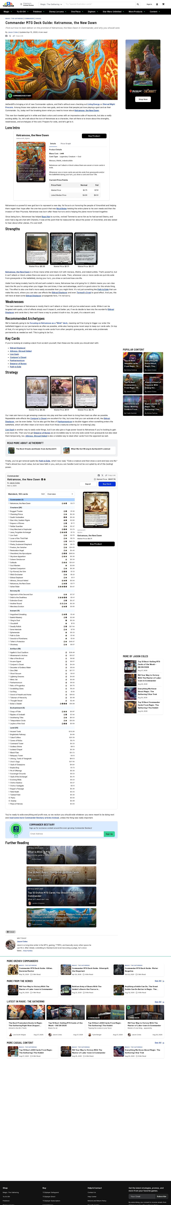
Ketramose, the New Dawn (20, 584)
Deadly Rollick (15, 626)
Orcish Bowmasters (17, 541)
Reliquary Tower (16, 756)
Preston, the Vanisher (18, 547)
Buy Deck (107, 484)
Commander (29, 18)
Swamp (13, 801)
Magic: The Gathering (14, 18)
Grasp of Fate (15, 711)
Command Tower (16, 743)
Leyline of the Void (17, 724)
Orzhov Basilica (16, 783)
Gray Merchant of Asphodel (20, 529)
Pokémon (37, 11)
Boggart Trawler (16, 511)
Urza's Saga (15, 762)
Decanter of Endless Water (20, 667)
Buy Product (94, 136)
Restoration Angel (17, 550)
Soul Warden (15, 565)
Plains (13, 798)
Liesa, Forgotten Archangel (20, 532)
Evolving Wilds (15, 780)
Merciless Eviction (17, 606)
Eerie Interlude (15, 629)
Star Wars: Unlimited (112, 11)
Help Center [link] (92, 1196)
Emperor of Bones (17, 523)
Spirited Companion (17, 568)
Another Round (16, 603)
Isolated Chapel (16, 750)
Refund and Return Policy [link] (97, 1201)
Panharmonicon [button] (17, 360)
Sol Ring (13, 692)
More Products (135, 11)
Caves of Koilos (16, 740)
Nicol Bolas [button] (61, 208)
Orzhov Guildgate (17, 786)
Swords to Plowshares (18, 638)
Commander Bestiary (22, 95)
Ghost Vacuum (15, 673)
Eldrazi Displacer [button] (59, 292)
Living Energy (93, 104)
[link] (8, 4)
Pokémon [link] (6, 1201)
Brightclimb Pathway (18, 734)
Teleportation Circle (17, 721)
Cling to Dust (15, 620)
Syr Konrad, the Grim (18, 571)
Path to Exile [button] (103, 289)
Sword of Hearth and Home (20, 695)
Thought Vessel (16, 701)
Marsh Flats (14, 753)
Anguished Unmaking (18, 614)
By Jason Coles (150, 370)
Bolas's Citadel (16, 704)
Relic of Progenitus (17, 686)
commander (13, 476)
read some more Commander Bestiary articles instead (34, 818)
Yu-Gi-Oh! (21, 11)
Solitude (13, 562)
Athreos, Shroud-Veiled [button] (21, 351)
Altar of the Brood (17, 658)
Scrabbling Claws (16, 689)
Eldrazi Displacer (16, 578)
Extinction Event (16, 600)
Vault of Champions (17, 765)
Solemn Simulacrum (17, 559)
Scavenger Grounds (18, 774)
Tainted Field (15, 795)
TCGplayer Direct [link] (49, 1196)
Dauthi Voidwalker (17, 517)
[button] (137, 4)
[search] (100, 4)
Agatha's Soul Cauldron (19, 652)
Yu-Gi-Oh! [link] (6, 1196)
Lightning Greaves (17, 676)
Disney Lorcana (56, 11)
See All (158, 981)
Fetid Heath (14, 792)
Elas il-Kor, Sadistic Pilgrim (20, 520)
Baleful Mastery (16, 617)
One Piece (75, 11)
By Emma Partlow (130, 370)
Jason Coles (13, 32)
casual (38, 18)
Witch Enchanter (16, 574)
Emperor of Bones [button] (18, 363)
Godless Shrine (16, 747)
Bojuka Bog (14, 768)
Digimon (91, 11)
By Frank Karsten (130, 413)
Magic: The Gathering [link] (11, 1192)
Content (153, 11)
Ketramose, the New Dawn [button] (87, 110)
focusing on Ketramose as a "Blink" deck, (49, 323)
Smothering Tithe (16, 718)
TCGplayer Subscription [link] (51, 1201)
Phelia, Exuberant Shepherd (21, 544)
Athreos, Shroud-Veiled (19, 581)
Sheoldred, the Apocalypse (20, 553)
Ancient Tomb (15, 731)
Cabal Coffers (15, 737)
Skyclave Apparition (18, 556)
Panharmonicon (16, 683)
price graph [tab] (66, 144)
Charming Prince (16, 514)
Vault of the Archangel (18, 777)
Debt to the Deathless (18, 597)
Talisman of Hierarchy (18, 698)
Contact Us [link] (92, 1192)
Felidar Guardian (16, 526)
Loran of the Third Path (19, 538)
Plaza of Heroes (16, 804)
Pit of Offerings (16, 771)
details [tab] (53, 144)
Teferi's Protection (17, 641)
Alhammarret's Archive (18, 655)
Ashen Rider (15, 587)
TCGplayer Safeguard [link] (51, 1192)
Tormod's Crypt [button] (84, 292)
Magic (6, 11)
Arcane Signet (15, 661)
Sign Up (109, 834)
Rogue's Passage (17, 789)
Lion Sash (14, 535)
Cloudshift (14, 623)
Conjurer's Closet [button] (18, 357)
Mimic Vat (13, 680)
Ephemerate (15, 632)
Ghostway (14, 645)
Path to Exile (15, 635)
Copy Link (19, 36)
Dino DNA (14, 670)
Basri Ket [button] (46, 216)
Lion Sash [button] (14, 354)
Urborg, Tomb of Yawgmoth (21, 759)
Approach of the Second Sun (21, 594)
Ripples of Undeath (17, 715)
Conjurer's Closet (17, 664)
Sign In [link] (149, 4)
